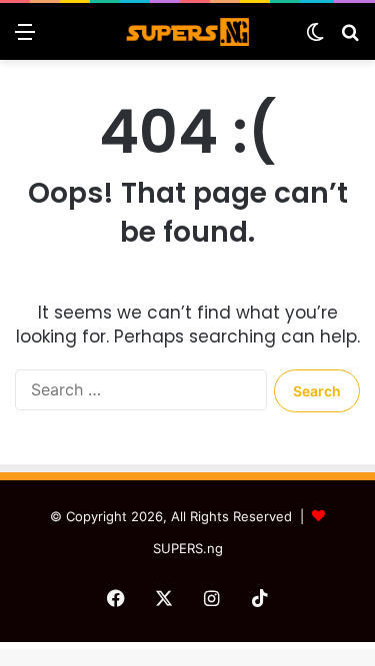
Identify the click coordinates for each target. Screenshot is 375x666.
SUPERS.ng (188, 548)
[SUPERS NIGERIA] (188, 31)
